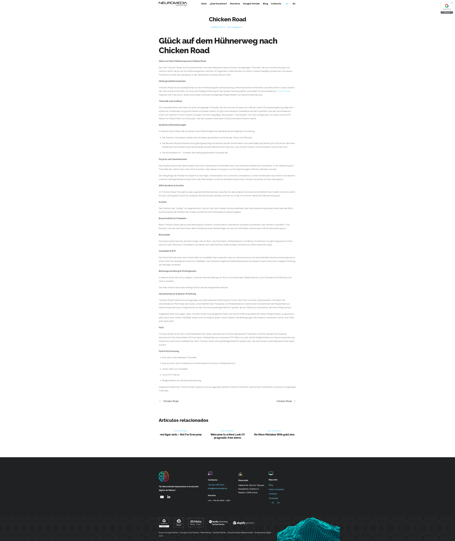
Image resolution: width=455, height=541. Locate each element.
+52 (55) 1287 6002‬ (216, 485)
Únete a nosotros (276, 489)
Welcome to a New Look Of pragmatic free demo (227, 436)
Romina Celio (218, 27)
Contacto (276, 3)
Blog (265, 3)
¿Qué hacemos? (218, 3)
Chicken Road (283, 91)
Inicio (204, 3)
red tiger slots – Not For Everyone (181, 434)
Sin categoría (234, 27)
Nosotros (235, 3)
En (294, 3)
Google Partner (251, 3)
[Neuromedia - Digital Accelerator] (173, 4)
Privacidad (273, 498)
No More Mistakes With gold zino (274, 434)
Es (287, 3)
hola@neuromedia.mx (217, 488)
